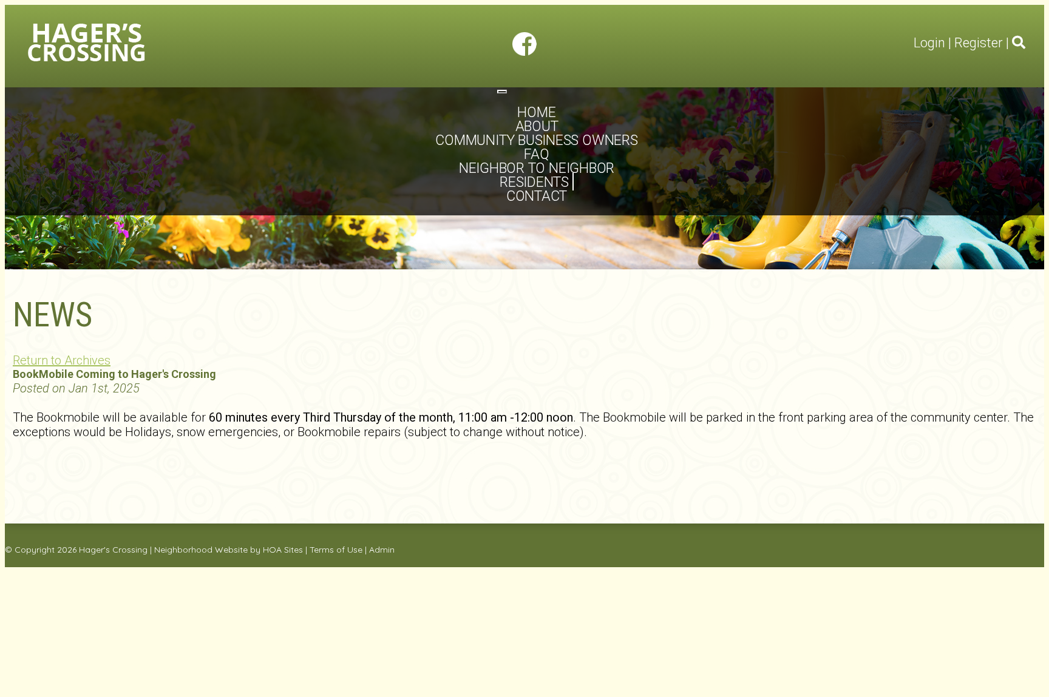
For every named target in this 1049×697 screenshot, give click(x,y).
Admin (382, 549)
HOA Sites (283, 549)
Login (929, 42)
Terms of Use (336, 549)
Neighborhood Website (201, 549)
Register (978, 42)
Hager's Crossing (113, 549)
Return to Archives (61, 360)
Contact (536, 196)
